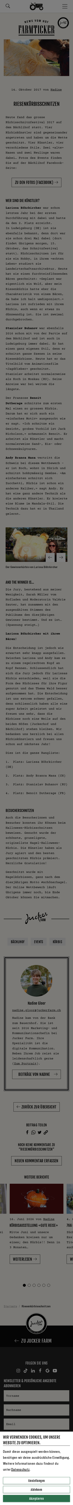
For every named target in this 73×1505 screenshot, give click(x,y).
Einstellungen (36, 1481)
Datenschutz (20, 1470)
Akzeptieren (36, 1499)
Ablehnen (36, 1490)
